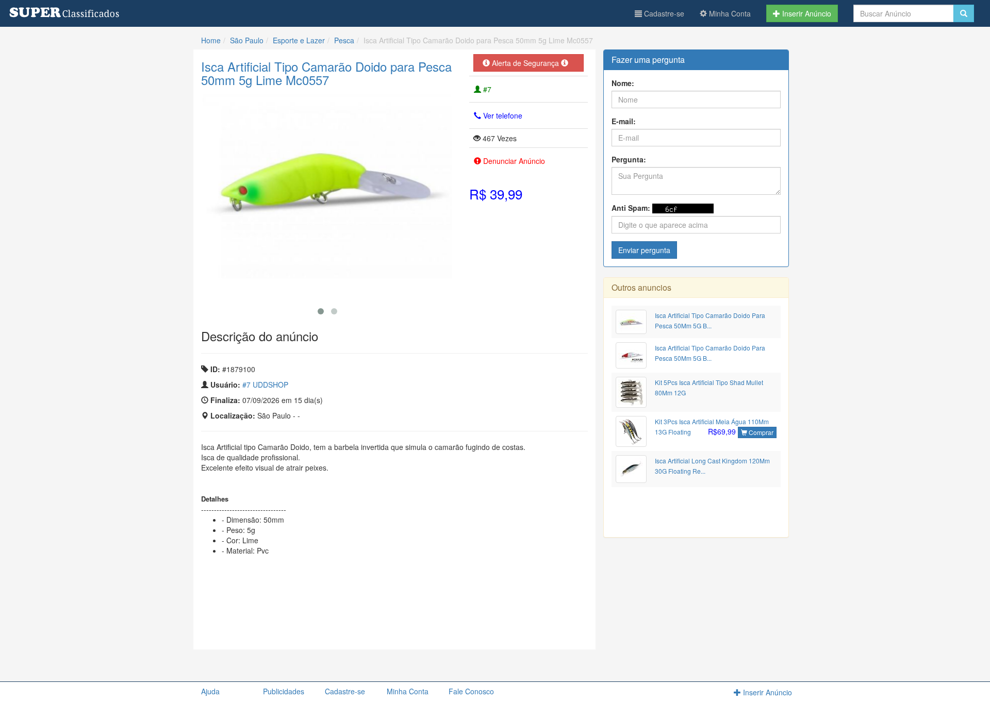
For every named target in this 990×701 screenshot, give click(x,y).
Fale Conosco (471, 691)
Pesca (344, 40)
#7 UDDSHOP (265, 384)
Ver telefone (501, 115)
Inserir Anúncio (805, 13)
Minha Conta (729, 13)
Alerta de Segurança (525, 63)
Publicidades (283, 691)
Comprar (760, 432)
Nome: (623, 83)
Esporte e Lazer (299, 40)
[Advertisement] (394, 628)
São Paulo (246, 40)
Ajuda (210, 691)
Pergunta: (629, 159)
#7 (486, 89)
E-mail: (624, 121)
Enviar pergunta (644, 250)
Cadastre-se (663, 13)
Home (211, 40)
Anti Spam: (631, 208)
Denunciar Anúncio (513, 161)
